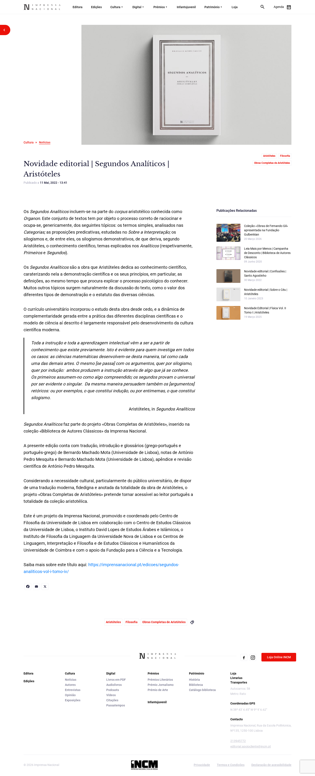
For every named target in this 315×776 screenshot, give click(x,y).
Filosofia (285, 155)
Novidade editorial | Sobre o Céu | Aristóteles (265, 292)
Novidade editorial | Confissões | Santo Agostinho (265, 273)
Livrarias (236, 678)
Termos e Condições (230, 765)
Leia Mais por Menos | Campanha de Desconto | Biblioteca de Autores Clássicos (267, 253)
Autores (70, 684)
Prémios (159, 7)
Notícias (70, 679)
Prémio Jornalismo (161, 684)
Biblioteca (196, 684)
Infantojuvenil (186, 7)
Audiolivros (114, 684)
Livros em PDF (116, 679)
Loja (235, 7)
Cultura (115, 7)
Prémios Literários (160, 679)
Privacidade (202, 765)
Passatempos (115, 705)
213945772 (238, 741)
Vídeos (111, 695)
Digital (136, 7)
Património (212, 7)
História (194, 679)
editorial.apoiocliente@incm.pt (250, 746)
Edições (96, 7)
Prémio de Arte (158, 690)
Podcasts (112, 690)
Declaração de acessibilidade (271, 765)
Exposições (72, 700)
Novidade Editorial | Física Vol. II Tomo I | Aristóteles (265, 310)
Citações (112, 700)
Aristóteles (269, 155)
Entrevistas (72, 690)
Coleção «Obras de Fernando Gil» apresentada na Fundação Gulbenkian (266, 230)
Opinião (70, 695)
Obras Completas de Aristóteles (272, 162)
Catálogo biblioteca (202, 690)
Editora (77, 7)
